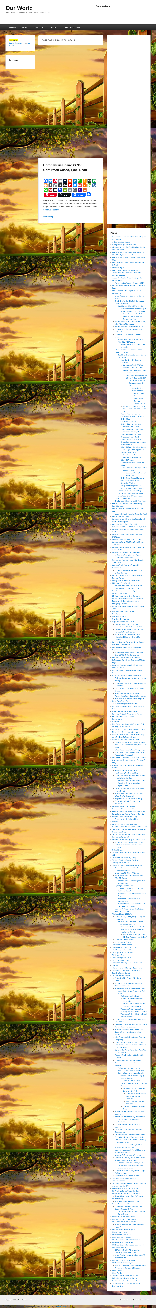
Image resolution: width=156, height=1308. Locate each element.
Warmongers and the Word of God (124, 1219)
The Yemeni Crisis (118, 1181)
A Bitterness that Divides (121, 242)
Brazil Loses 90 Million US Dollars (127, 873)
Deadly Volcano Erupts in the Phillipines (126, 581)
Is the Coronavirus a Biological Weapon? (126, 675)
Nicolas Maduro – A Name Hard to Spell (129, 1042)
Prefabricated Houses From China (124, 809)
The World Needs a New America (124, 1178)
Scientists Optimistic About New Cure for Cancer (129, 827)
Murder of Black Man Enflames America (126, 740)
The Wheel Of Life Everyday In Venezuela (130, 1117)
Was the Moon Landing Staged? (123, 1229)
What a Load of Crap (119, 1232)
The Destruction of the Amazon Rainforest (127, 865)
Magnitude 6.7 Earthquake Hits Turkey (128, 799)
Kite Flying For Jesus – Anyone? (123, 716)
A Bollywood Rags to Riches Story (124, 245)
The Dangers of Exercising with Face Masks (130, 501)
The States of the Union (120, 960)
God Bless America (119, 616)
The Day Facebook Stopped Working (125, 860)
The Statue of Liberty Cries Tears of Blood (127, 963)
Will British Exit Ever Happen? (123, 1242)
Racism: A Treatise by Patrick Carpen (125, 816)
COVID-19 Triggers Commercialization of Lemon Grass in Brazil (133, 462)
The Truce (115, 965)
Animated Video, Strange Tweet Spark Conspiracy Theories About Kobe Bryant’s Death (131, 783)
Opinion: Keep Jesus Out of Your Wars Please (128, 765)
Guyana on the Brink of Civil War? (124, 621)
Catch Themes (145, 1300)
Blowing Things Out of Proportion (126, 704)
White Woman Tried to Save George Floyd (130, 750)
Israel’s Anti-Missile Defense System (125, 711)
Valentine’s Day (117, 1199)
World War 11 (117, 1273)
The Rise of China (118, 955)
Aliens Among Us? (118, 268)
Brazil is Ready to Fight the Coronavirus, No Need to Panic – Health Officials (132, 416)
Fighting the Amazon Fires (124, 886)
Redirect (115, 822)
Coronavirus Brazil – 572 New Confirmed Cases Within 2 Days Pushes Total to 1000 (136, 375)
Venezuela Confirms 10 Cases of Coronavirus (128, 1204)
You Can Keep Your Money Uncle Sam (126, 1281)
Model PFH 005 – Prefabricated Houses (126, 732)
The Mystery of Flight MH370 (122, 950)
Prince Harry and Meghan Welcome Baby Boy (128, 814)
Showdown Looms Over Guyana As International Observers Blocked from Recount (128, 637)
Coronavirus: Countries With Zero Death (126, 552)
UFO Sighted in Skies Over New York (125, 1188)
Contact (54, 27)
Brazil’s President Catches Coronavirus (129, 327)
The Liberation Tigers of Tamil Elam (124, 947)
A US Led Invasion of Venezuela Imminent (130, 988)
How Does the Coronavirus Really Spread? (130, 699)
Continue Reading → (52, 210)
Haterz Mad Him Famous (121, 645)
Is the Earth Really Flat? (120, 701)
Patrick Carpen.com (16, 43)
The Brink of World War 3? (132, 1081)
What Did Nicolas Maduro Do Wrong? (128, 1176)
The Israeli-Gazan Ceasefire (122, 945)
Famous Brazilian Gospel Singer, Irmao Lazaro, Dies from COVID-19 (134, 408)
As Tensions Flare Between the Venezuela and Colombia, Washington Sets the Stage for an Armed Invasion (131, 1070)
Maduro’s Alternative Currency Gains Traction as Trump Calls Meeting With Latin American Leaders (131, 1165)
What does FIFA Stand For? (122, 1235)
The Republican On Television (122, 952)
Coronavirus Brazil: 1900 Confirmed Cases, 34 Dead (137, 383)
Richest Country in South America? (124, 824)
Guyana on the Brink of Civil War (126, 624)
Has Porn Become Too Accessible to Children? (128, 642)
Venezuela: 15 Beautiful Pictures (123, 1217)
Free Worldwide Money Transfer (123, 611)
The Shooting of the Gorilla (121, 958)
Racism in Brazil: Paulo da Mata (126, 819)
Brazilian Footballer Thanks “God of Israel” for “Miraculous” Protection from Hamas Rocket (133, 929)
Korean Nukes (117, 719)
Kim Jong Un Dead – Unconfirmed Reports (127, 714)
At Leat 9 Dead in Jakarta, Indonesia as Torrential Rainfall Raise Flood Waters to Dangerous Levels (126, 272)
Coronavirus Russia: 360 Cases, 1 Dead (126, 539)
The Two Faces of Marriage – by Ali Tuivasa (127, 968)
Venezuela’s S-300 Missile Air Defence (128, 1155)
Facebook (13, 59)
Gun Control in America (120, 619)
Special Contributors (72, 27)
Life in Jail (115, 722)
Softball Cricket (117, 850)
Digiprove (61, 1306)
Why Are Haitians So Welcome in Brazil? (126, 1240)
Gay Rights (116, 614)
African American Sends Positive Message (130, 742)
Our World (19, 8)
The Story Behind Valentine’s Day (127, 1201)
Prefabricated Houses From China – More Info (128, 811)
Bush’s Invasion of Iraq (120, 516)
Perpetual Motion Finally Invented (124, 806)
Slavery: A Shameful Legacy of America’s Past (128, 840)
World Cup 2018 (117, 1270)
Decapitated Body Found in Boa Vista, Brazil (131, 514)
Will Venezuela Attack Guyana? (123, 1263)
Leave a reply (48, 217)
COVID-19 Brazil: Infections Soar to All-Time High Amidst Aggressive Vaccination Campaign (133, 449)
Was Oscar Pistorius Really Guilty (124, 1222)
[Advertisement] (70, 66)
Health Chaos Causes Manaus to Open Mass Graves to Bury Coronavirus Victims (132, 480)
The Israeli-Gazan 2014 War (122, 914)
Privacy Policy (39, 27)
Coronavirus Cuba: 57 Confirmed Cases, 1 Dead (129, 527)
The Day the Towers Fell (120, 863)
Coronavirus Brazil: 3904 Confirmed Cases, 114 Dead (138, 390)
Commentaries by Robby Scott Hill (124, 524)
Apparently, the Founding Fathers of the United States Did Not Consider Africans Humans (129, 844)
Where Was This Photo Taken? (123, 1237)
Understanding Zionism (123, 942)
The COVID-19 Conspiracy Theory (124, 858)
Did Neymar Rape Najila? (121, 583)
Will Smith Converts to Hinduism (123, 1260)
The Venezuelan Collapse (121, 976)
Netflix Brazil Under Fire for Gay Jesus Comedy (129, 758)
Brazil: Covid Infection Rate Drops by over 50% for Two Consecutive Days (133, 316)
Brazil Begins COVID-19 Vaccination (130, 306)
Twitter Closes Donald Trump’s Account (129, 1196)
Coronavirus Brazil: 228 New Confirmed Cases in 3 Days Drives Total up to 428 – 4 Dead (134, 367)
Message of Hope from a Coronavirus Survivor (128, 729)
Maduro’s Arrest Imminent (130, 996)
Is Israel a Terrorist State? (124, 940)
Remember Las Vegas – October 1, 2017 (129, 283)
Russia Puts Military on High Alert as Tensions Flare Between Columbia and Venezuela (128, 1062)
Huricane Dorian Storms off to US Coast (126, 657)
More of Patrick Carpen (18, 27)
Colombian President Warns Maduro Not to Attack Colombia (136, 1096)
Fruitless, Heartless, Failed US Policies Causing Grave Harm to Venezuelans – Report (129, 1032)
